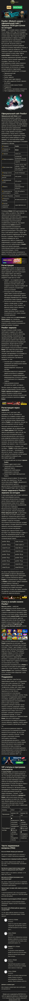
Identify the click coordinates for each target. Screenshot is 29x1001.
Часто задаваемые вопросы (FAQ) (14, 91)
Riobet (16, 919)
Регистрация (8, 75)
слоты (8, 514)
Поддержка (7, 87)
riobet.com (18, 153)
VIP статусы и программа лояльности (15, 89)
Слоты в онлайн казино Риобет (13, 85)
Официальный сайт (10, 73)
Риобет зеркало (9, 77)
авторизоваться (5, 989)
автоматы (9, 620)
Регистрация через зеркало (12, 79)
